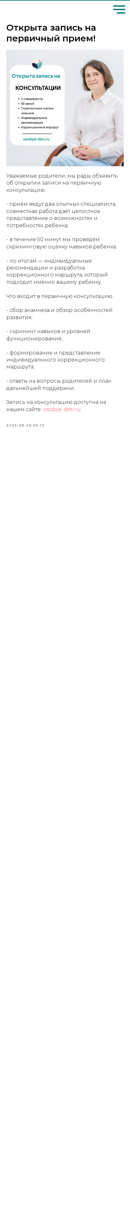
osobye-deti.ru (62, 409)
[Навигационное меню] (119, 9)
